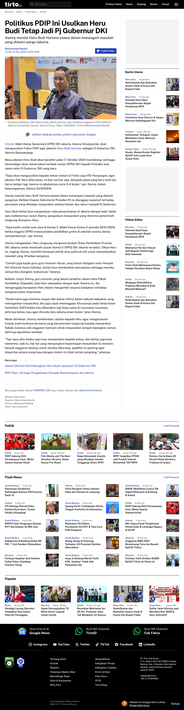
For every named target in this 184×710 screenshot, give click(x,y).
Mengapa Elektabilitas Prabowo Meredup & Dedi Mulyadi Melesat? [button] (140, 286)
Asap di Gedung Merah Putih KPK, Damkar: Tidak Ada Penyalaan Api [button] (82, 561)
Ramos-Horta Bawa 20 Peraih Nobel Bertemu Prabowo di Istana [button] (162, 459)
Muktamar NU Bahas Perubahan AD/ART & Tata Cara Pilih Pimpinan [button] (83, 527)
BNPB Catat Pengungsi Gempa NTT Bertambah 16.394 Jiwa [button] (23, 525)
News (19, 12)
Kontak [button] (54, 663)
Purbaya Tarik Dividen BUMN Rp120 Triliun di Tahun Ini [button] (142, 560)
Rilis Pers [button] (55, 685)
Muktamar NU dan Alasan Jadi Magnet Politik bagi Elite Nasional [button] (140, 251)
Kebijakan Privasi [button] (105, 663)
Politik (43, 12)
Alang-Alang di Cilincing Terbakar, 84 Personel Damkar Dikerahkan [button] (83, 544)
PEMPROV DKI (41, 390)
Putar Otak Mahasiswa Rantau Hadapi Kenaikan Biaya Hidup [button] (143, 267)
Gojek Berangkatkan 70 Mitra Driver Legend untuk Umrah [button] (55, 611)
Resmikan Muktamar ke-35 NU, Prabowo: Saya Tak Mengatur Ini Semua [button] (91, 611)
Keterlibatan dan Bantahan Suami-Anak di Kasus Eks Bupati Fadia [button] (141, 86)
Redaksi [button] (54, 667)
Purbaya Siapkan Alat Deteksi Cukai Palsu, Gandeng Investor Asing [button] (22, 561)
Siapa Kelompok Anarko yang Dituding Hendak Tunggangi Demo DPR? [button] (91, 459)
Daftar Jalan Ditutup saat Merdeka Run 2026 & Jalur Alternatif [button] (164, 611)
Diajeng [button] (141, 4)
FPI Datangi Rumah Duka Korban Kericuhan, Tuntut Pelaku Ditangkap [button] (20, 509)
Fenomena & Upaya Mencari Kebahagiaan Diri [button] (144, 119)
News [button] (129, 4)
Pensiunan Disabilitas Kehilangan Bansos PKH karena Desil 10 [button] (23, 492)
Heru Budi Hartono (69, 148)
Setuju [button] (175, 703)
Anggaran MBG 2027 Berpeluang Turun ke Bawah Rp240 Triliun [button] (141, 544)
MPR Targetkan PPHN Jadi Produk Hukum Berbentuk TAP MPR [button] (126, 459)
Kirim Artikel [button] (102, 672)
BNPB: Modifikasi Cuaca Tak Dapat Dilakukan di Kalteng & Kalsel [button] (141, 492)
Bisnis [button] (153, 4)
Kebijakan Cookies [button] (106, 667)
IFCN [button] (98, 680)
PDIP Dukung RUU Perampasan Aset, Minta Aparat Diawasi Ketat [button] (19, 459)
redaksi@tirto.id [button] (148, 675)
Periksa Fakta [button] (114, 4)
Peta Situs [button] (101, 676)
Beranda (9, 12)
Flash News (31, 12)
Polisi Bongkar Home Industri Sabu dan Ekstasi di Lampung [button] (82, 490)
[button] (13, 4)
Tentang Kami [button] (58, 659)
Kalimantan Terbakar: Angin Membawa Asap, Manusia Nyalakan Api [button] (141, 138)
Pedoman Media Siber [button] (62, 672)
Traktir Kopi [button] (107, 51)
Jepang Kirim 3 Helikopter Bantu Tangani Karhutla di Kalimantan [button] (84, 508)
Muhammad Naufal (16, 48)
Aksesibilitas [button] (102, 659)
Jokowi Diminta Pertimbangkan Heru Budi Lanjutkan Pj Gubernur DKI (50, 366)
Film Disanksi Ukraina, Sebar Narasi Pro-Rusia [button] (55, 459)
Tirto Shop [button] (101, 685)
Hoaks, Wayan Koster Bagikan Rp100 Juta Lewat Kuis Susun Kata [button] (142, 155)
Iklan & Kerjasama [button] (60, 680)
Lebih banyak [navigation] (171, 425)
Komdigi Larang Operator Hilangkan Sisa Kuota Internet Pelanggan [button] (20, 611)
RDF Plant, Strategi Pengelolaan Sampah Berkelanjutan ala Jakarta (49, 373)
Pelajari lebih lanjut (140, 705)
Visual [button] (165, 4)
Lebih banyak (171, 477)
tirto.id (9, 144)
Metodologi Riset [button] (60, 676)
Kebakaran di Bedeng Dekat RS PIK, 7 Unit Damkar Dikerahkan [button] (23, 543)
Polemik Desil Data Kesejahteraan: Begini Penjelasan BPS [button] (138, 103)
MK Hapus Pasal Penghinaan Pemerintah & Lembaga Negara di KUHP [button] (143, 527)
